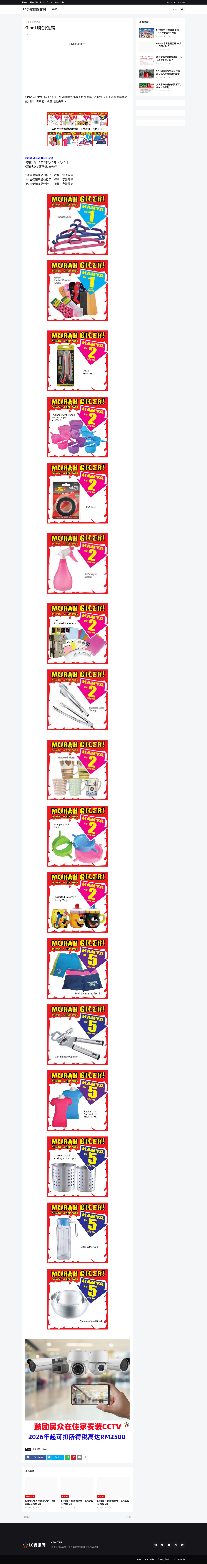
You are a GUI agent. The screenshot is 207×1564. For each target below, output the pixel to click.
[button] (174, 9)
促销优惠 (36, 22)
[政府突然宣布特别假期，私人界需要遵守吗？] (146, 61)
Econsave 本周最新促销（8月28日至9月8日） (40, 1502)
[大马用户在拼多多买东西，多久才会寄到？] (146, 88)
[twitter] (162, 1545)
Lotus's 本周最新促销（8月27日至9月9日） (77, 1502)
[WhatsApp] (67, 1457)
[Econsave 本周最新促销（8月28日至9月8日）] (146, 33)
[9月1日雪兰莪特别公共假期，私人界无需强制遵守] (146, 74)
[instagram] (175, 1545)
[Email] (79, 1457)
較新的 (27, 1517)
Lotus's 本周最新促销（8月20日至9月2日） (113, 1502)
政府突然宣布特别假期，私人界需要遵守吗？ (169, 58)
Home (24, 2)
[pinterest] (182, 1545)
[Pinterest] (73, 1457)
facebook (171, 2)
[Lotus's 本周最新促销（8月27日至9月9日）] (146, 47)
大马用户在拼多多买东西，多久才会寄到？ (169, 86)
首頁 (27, 22)
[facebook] (155, 1545)
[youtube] (169, 1545)
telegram (181, 2)
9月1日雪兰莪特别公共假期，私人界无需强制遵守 (168, 72)
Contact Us (59, 2)
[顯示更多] (85, 1457)
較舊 (129, 1517)
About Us (34, 2)
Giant (45, 1449)
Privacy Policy (46, 2)
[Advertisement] (77, 67)
